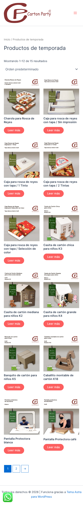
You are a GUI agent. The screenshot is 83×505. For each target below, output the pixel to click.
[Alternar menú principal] (75, 13)
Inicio (7, 39)
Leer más (14, 130)
